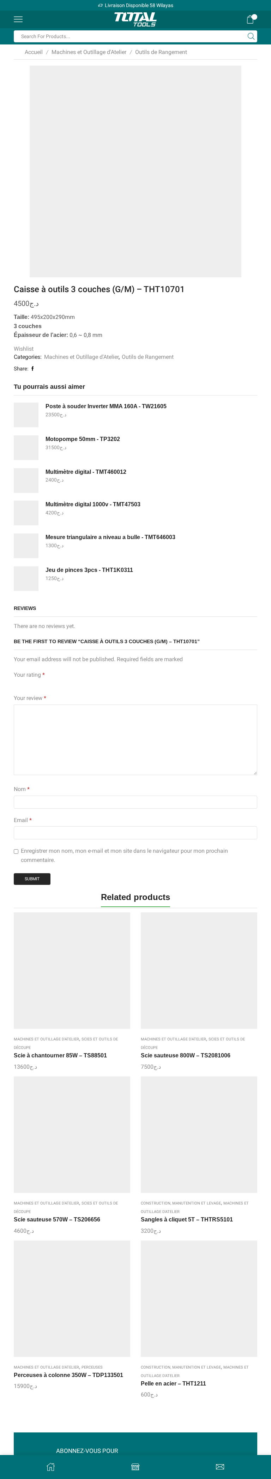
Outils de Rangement (161, 52)
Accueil (34, 52)
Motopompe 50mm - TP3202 (83, 439)
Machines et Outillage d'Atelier (89, 52)
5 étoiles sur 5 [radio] (89, 684)
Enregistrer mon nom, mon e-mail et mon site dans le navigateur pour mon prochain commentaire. (124, 855)
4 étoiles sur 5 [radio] (65, 684)
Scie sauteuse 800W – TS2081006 (185, 1055)
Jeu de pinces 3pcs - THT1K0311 (89, 570)
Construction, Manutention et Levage (181, 1203)
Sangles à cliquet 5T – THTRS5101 (187, 1220)
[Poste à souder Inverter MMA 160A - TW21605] (26, 415)
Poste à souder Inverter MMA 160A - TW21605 (106, 406)
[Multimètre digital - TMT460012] (26, 480)
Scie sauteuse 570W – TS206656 (57, 1220)
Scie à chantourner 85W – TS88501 (60, 1055)
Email (23, 820)
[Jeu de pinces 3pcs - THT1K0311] (26, 578)
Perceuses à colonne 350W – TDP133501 (68, 1375)
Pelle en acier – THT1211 (173, 1384)
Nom (22, 789)
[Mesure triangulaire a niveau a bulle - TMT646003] (26, 545)
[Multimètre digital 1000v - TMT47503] (26, 513)
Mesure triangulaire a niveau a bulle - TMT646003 (110, 537)
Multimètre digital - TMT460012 (86, 472)
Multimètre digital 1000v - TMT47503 (93, 504)
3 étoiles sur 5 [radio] (44, 684)
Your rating (29, 674)
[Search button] (251, 36)
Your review (30, 698)
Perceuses (92, 1367)
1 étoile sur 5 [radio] (16, 684)
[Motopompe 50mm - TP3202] (26, 447)
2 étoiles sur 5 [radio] (28, 684)
